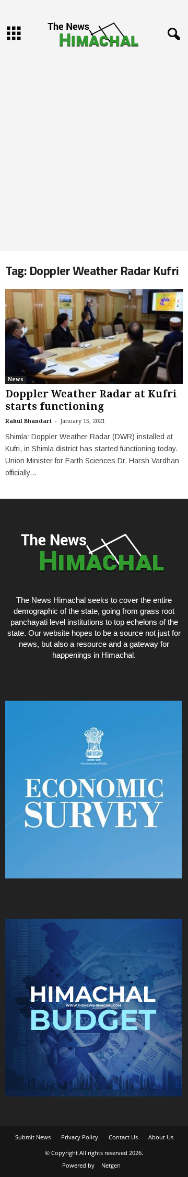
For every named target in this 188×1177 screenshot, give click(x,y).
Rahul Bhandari (28, 421)
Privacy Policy (79, 1137)
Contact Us (123, 1137)
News (16, 379)
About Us (160, 1137)
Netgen (111, 1165)
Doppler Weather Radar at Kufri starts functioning (91, 400)
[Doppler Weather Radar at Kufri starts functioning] (94, 336)
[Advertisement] (94, 152)
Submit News (33, 1137)
